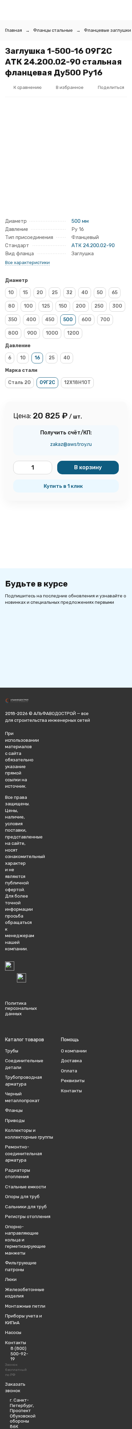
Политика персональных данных (21, 1008)
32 (69, 292)
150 (63, 306)
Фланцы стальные (53, 30)
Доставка (71, 1060)
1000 (52, 333)
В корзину (88, 467)
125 (46, 306)
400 (31, 320)
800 (13, 333)
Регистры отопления (27, 1216)
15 (25, 292)
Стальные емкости (25, 1186)
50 (100, 292)
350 (12, 320)
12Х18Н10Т (77, 382)
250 (99, 306)
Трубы (11, 1050)
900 (32, 333)
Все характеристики (27, 262)
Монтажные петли (25, 1306)
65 (114, 292)
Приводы (15, 1120)
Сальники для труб (26, 1206)
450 (49, 320)
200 (81, 306)
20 (40, 292)
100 (28, 306)
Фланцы (14, 1110)
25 (55, 292)
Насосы (13, 1332)
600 (86, 320)
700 (105, 320)
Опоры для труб (22, 1196)
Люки (11, 1279)
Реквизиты (73, 1080)
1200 (73, 333)
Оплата (69, 1070)
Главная (13, 30)
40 (84, 292)
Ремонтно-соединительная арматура (23, 1153)
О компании (74, 1050)
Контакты (71, 1090)
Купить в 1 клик (63, 486)
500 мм (80, 221)
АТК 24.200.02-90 (93, 245)
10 (11, 292)
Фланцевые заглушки (107, 30)
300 (117, 306)
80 (11, 306)
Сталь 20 (19, 382)
